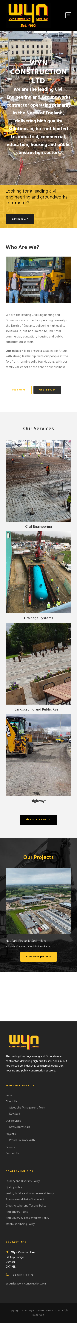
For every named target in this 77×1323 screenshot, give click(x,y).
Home (9, 1095)
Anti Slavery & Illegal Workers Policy (27, 1218)
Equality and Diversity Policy (23, 1181)
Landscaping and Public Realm (38, 710)
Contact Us (12, 1153)
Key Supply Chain (19, 1127)
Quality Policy (14, 1187)
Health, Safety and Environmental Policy (30, 1193)
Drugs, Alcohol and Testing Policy (26, 1206)
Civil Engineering (38, 527)
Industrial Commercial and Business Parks (38, 911)
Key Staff (14, 1114)
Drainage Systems (38, 618)
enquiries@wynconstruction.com (26, 1284)
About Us (11, 1101)
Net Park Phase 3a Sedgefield (38, 900)
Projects (11, 1134)
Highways (38, 801)
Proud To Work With (22, 1140)
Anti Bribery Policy (17, 1212)
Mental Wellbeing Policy (20, 1224)
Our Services (13, 1121)
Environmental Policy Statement (25, 1199)
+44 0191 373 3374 (22, 1275)
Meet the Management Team (27, 1108)
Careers (10, 1147)
